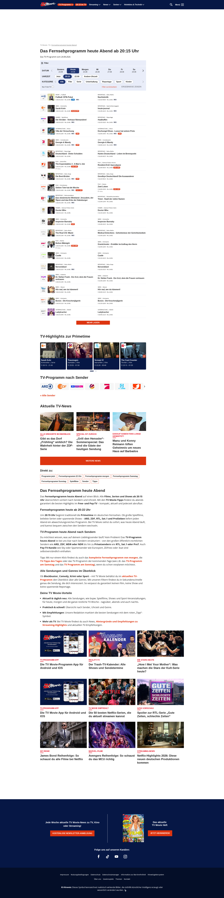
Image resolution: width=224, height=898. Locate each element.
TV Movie (43, 45)
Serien (116, 5)
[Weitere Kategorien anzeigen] (143, 81)
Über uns (97, 879)
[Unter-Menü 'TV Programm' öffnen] (72, 4)
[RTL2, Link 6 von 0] (122, 386)
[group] (93, 356)
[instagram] (125, 856)
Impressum (64, 874)
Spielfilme (74, 481)
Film (70, 82)
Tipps (94, 481)
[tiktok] (107, 856)
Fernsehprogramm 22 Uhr (70, 476)
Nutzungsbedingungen (80, 874)
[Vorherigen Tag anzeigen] (52, 70)
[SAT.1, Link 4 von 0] (92, 386)
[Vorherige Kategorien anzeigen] (55, 81)
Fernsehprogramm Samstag (125, 476)
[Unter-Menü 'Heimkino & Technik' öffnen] (143, 4)
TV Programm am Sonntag (79, 564)
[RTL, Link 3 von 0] (77, 386)
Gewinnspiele (108, 879)
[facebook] (98, 856)
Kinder (129, 82)
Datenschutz (95, 874)
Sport (118, 82)
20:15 (67, 76)
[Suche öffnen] (171, 4)
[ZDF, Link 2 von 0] (62, 386)
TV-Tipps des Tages (51, 561)
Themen (119, 879)
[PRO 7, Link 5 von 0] (107, 386)
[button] (45, 63)
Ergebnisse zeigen (131, 87)
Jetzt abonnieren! (160, 833)
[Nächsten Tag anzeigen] (143, 70)
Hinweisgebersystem (156, 874)
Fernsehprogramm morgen (97, 476)
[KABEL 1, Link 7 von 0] (137, 386)
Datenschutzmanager (110, 874)
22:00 (77, 76)
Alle (62, 82)
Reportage (107, 82)
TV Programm (65, 5)
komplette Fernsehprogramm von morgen (113, 557)
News (105, 5)
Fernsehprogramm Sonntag (54, 481)
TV (49, 45)
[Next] (144, 386)
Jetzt (58, 76)
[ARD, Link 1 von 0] (47, 386)
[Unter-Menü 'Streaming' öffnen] (99, 4)
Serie (79, 82)
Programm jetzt (48, 476)
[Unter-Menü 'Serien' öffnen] (120, 4)
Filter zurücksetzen (109, 87)
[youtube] (116, 856)
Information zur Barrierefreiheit (133, 874)
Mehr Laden (93, 323)
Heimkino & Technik (133, 5)
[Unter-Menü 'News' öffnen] (109, 4)
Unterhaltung (92, 82)
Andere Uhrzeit (90, 76)
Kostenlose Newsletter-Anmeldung (72, 833)
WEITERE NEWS (93, 461)
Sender (85, 481)
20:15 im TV (81, 5)
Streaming (93, 5)
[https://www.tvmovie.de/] (48, 4)
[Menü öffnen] (182, 4)
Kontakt (127, 879)
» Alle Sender (47, 395)
